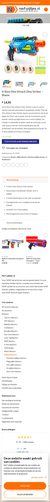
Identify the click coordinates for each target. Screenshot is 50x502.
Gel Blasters (9, 328)
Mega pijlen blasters (14, 361)
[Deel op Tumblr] (26, 165)
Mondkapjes (7, 381)
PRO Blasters (9, 321)
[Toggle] (4, 179)
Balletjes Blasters (10, 324)
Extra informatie (14, 222)
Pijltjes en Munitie (9, 384)
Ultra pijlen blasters (13, 365)
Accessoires (7, 310)
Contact (5, 414)
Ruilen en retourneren (10, 404)
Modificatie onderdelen (11, 388)
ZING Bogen (9, 348)
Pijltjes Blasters (35, 18)
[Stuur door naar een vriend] (17, 165)
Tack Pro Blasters (11, 318)
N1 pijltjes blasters (13, 368)
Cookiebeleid (7, 418)
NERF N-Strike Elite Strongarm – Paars (33, 260)
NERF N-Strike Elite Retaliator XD (13, 260)
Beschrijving (12, 180)
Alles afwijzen (25, 494)
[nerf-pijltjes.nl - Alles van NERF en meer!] (24, 9)
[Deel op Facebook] (8, 165)
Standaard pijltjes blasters (36, 157)
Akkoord (25, 486)
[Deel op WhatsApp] (4, 165)
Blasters (19, 18)
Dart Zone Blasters (11, 334)
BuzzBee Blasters (11, 331)
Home (9, 18)
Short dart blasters (13, 372)
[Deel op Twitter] (13, 165)
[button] (3, 9)
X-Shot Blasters (10, 345)
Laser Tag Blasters (11, 338)
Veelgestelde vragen (10, 411)
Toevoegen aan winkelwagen (20, 141)
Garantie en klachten (10, 407)
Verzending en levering (11, 400)
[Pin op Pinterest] (22, 165)
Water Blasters (10, 351)
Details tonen (37, 477)
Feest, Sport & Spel (9, 377)
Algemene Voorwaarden (12, 421)
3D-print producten (10, 307)
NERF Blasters (9, 341)
